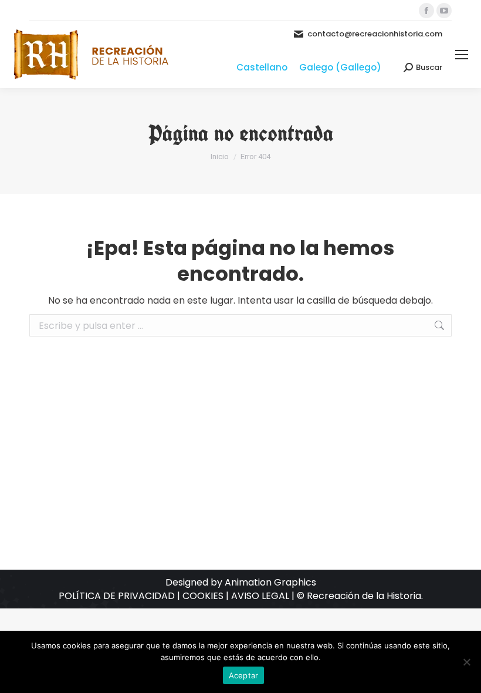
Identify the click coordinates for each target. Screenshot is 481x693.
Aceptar (244, 675)
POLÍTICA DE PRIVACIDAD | (120, 596)
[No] (466, 662)
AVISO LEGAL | (264, 596)
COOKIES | (206, 596)
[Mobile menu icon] (461, 54)
